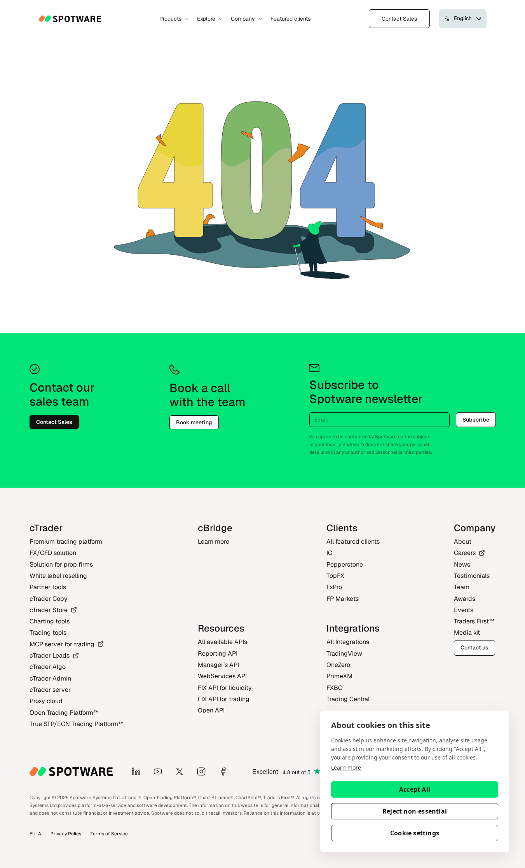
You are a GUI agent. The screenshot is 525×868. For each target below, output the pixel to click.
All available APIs (222, 642)
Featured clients (290, 18)
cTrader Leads (50, 655)
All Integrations (347, 642)
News (462, 564)
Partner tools (48, 587)
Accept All (414, 789)
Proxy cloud (46, 701)
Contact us (474, 647)
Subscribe (475, 419)
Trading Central (348, 699)
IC (329, 553)
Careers (465, 553)
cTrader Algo (48, 667)
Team (461, 587)
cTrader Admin (50, 678)
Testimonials (472, 576)
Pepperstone (344, 564)
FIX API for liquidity (225, 688)
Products (170, 18)
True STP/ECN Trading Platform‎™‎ (77, 724)
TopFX (335, 576)
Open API (211, 710)
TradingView (344, 653)
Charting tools (50, 621)
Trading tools (48, 632)
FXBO (334, 688)
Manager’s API (218, 665)
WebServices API (222, 676)
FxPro (334, 587)
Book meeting (194, 422)
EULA (35, 834)
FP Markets (342, 599)
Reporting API (217, 653)
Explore (206, 18)
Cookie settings (414, 833)
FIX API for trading (223, 699)
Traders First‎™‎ (474, 621)
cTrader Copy (49, 599)
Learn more (346, 767)
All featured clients (353, 541)
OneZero (338, 665)
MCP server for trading (62, 644)
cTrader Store (49, 610)
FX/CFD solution (53, 553)
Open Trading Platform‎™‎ (64, 713)
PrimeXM (339, 676)
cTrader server (50, 690)
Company (243, 18)
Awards (464, 599)
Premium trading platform (66, 541)
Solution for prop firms (61, 564)
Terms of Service (109, 834)
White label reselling (58, 576)
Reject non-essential (414, 811)
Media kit (467, 632)
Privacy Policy (66, 834)
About (462, 541)
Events (463, 610)
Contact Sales (399, 18)
